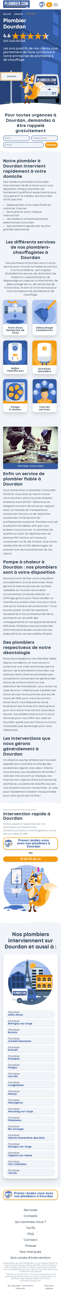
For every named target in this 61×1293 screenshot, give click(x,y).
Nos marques (30, 1251)
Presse (30, 1245)
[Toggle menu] (55, 5)
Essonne (18, 14)
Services (30, 1210)
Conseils (30, 1216)
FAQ (30, 1234)
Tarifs (30, 1228)
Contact (30, 1240)
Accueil (7, 14)
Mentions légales (49, 1287)
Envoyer (51, 145)
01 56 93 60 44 (30, 859)
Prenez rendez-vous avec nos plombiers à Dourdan (33, 843)
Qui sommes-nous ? (30, 1222)
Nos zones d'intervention (30, 1257)
